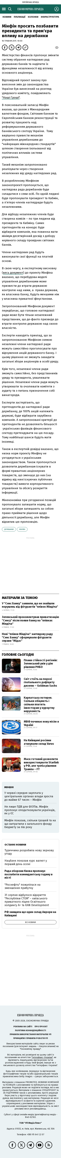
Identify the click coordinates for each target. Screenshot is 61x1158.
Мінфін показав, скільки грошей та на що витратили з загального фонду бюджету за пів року (30, 824)
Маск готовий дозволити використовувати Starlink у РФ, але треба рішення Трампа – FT (41, 764)
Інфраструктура (50, 17)
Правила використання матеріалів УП (30, 1034)
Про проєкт (41, 1026)
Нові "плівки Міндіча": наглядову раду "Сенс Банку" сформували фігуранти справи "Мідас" (27, 637)
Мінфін (22, 529)
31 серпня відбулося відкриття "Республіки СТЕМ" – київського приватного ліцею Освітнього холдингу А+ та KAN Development (27, 900)
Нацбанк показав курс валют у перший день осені (26, 862)
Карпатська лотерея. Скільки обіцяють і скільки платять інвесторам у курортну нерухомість (39, 704)
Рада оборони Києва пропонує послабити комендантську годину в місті (29, 874)
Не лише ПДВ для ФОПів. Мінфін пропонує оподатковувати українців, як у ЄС (29, 810)
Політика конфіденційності (30, 1030)
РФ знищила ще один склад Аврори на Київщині (30, 913)
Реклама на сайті (22, 1026)
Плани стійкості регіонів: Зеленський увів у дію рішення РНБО (40, 664)
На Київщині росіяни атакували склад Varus (39, 742)
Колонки (33, 17)
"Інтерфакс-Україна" (42, 1057)
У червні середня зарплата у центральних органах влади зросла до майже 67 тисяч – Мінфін (28, 796)
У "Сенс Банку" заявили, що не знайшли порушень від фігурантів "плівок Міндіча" (30, 605)
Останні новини (15, 844)
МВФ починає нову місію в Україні (41, 723)
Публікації (19, 17)
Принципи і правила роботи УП (30, 1038)
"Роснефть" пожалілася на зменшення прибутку (23, 886)
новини (7, 17)
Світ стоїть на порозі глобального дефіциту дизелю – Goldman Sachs (40, 682)
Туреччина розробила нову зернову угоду (29, 852)
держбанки (9, 529)
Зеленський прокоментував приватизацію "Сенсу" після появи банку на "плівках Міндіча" (30, 620)
